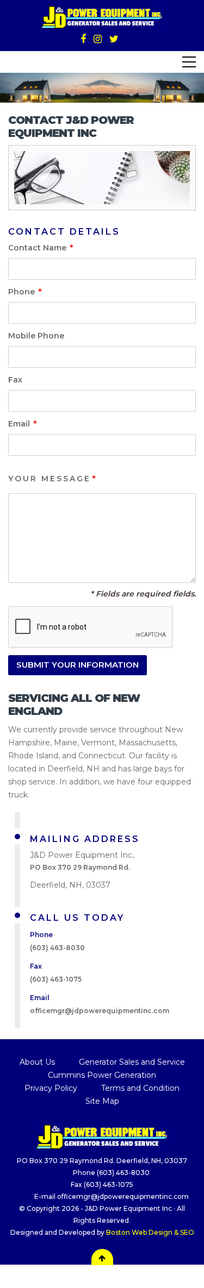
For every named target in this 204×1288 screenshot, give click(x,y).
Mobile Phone (36, 336)
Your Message (52, 478)
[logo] (102, 1136)
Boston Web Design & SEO (150, 1232)
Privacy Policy (50, 1088)
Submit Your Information (77, 664)
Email (22, 424)
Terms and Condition (140, 1088)
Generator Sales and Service (132, 1062)
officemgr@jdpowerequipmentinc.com (99, 1011)
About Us (37, 1062)
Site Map (102, 1101)
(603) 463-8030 (57, 948)
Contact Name (40, 248)
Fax (15, 380)
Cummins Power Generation (102, 1075)
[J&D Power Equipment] (102, 16)
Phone (24, 292)
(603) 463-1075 (107, 1184)
